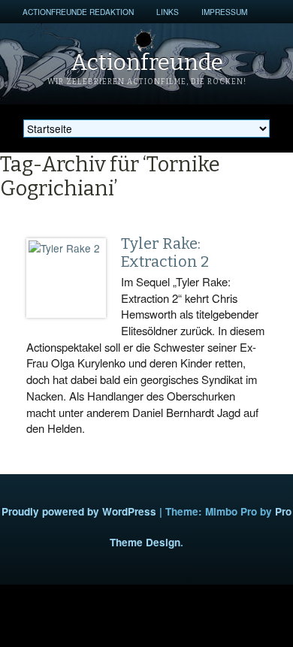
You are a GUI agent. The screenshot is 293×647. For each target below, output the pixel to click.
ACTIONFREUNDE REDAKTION (78, 11)
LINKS (167, 11)
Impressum (224, 11)
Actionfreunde (147, 62)
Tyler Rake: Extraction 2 (165, 252)
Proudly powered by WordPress (79, 511)
